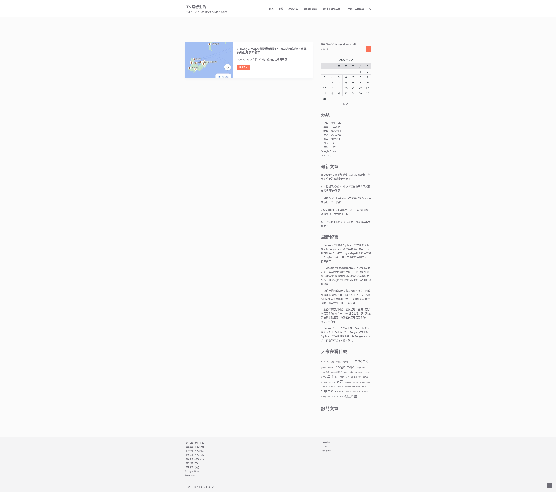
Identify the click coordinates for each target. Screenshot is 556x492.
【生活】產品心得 (331, 135)
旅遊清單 (332, 382)
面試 (341, 397)
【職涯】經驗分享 (331, 139)
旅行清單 (324, 382)
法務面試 (355, 382)
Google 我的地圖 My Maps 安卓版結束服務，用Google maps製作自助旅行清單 (345, 336)
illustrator (358, 372)
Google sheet (361, 368)
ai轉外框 (345, 362)
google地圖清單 (336, 372)
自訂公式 (365, 392)
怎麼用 (342, 377)
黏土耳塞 (350, 396)
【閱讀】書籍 (310, 8)
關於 (281, 8)
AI (321, 362)
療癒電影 (347, 387)
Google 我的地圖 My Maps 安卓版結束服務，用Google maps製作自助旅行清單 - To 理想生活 (345, 249)
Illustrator (326, 155)
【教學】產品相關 (331, 131)
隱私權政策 (326, 451)
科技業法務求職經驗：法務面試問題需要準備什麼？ (346, 317)
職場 (354, 392)
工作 (330, 376)
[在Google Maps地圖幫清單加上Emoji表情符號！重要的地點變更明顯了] (209, 60)
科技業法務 (339, 392)
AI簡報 (338, 362)
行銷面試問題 (326, 397)
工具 (336, 377)
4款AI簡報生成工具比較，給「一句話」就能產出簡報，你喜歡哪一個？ (345, 298)
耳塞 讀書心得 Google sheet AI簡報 (338, 44)
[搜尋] (370, 9)
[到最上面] (549, 485)
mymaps (367, 372)
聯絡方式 (293, 8)
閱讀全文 (244, 68)
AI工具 (326, 362)
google (362, 360)
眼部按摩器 (356, 387)
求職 (340, 382)
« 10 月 (345, 103)
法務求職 (347, 382)
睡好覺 (364, 387)
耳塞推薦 (348, 392)
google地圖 (325, 372)
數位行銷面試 (363, 377)
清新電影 (332, 387)
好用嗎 (323, 377)
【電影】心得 (328, 147)
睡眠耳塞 (327, 391)
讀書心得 (335, 397)
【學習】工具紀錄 (354, 8)
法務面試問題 (365, 382)
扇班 (347, 377)
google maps (344, 367)
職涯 (358, 392)
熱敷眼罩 (340, 387)
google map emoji (327, 368)
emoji (351, 362)
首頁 (271, 8)
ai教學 (332, 362)
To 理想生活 (196, 7)
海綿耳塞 (324, 387)
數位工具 (354, 377)
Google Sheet (329, 151)
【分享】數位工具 (331, 8)
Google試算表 (349, 372)
